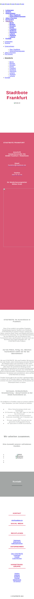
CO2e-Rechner (17, 558)
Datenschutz (17, 542)
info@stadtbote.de (17, 520)
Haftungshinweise (17, 543)
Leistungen (17, 555)
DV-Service (17, 581)
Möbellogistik (17, 580)
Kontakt (17, 557)
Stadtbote (17, 576)
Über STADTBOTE (17, 554)
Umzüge (17, 578)
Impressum (17, 540)
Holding (17, 573)
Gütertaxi (17, 575)
